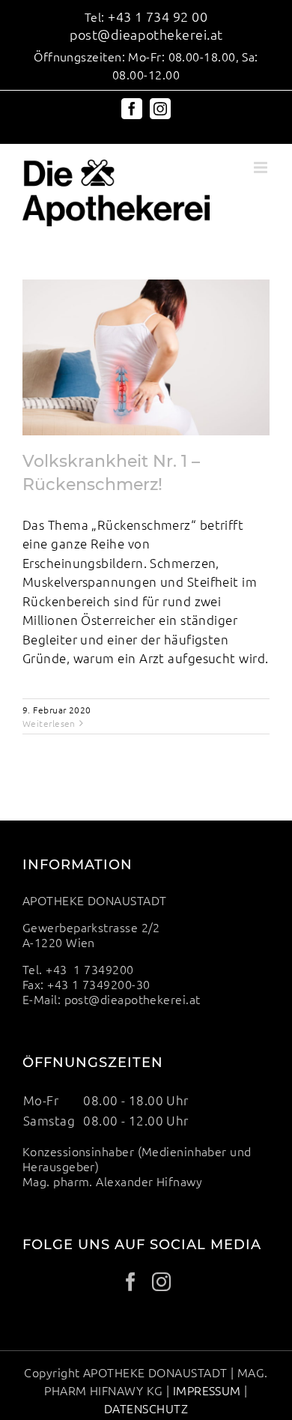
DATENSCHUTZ (146, 1408)
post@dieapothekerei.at (146, 34)
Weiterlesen (49, 723)
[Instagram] (161, 1281)
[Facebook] (130, 1281)
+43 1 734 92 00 (157, 16)
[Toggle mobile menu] (262, 167)
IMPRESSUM (207, 1390)
